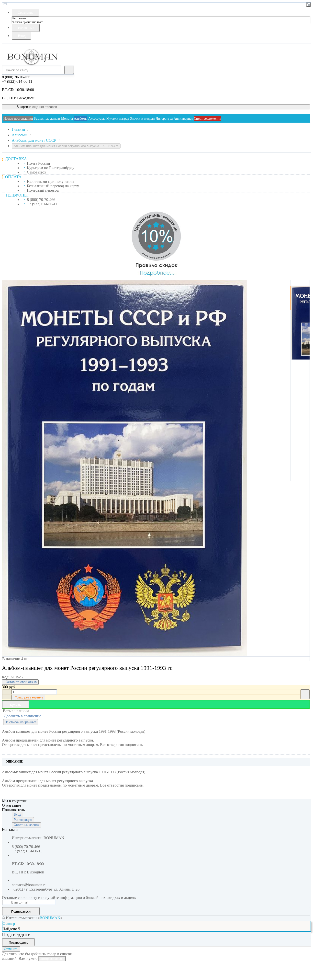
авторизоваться (52, 959)
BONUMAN (50, 918)
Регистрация (23, 820)
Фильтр (8, 924)
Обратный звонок (26, 825)
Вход (17, 814)
